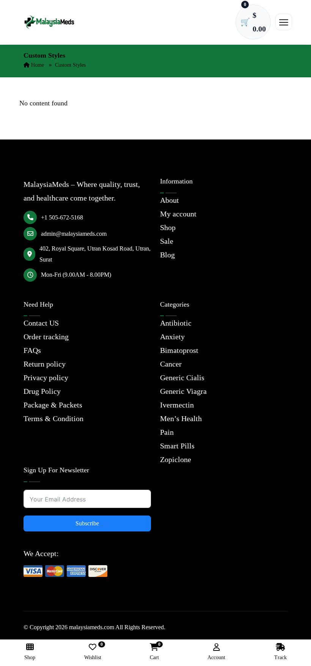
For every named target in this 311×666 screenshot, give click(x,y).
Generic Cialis (182, 377)
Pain (167, 432)
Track (280, 657)
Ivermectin (177, 405)
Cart (154, 651)
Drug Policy (42, 391)
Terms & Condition (53, 418)
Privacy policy (46, 377)
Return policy (45, 364)
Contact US (41, 323)
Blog (167, 255)
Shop (168, 227)
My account (178, 214)
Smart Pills (177, 446)
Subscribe (87, 523)
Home (37, 65)
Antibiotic (176, 323)
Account (216, 657)
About (169, 200)
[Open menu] (283, 22)
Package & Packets (53, 405)
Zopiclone (175, 459)
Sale (166, 241)
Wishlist (92, 651)
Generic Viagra (183, 391)
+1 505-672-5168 (62, 217)
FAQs (32, 350)
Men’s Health (181, 418)
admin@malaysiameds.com (74, 233)
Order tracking (46, 336)
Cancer (171, 364)
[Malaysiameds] (49, 22)
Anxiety (172, 336)
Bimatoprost (179, 350)
